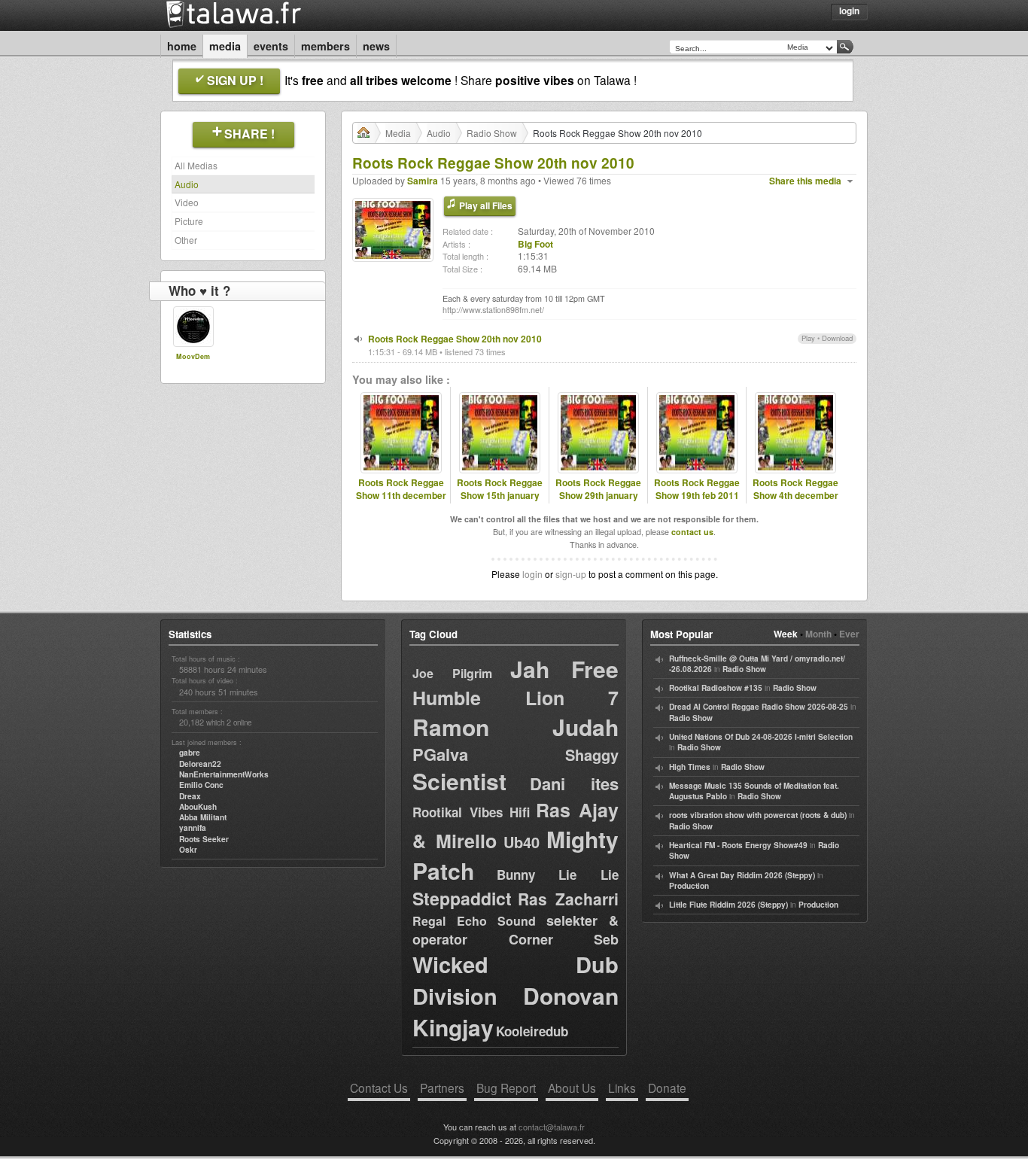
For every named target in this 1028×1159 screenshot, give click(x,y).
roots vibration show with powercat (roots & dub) (758, 815)
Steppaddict (462, 898)
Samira (422, 180)
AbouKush (198, 807)
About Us (572, 1087)
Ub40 (521, 842)
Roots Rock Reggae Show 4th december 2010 (795, 495)
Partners (442, 1087)
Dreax (190, 796)
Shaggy (592, 754)
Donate (667, 1087)
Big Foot (535, 244)
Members (325, 45)
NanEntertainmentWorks (224, 774)
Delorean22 (200, 764)
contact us (692, 531)
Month (818, 633)
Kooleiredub (532, 1031)
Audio (187, 184)
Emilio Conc (201, 785)
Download (837, 338)
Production (689, 886)
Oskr (188, 849)
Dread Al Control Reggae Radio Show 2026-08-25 (758, 706)
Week (786, 633)
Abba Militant (203, 817)
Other (186, 239)
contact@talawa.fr (552, 1127)
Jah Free (564, 669)
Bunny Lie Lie (558, 874)
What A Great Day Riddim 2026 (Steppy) (742, 875)
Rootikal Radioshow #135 (715, 688)
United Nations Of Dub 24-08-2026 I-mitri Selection (761, 737)
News (376, 45)
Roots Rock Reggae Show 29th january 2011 (598, 495)
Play (808, 338)
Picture (189, 220)
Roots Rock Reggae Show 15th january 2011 (500, 495)
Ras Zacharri (568, 898)
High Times (689, 767)
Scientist (459, 781)
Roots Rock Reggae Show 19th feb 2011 (697, 489)
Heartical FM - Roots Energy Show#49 (738, 845)
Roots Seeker (204, 839)
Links (622, 1087)
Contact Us (379, 1087)
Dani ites (574, 783)
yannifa (192, 828)
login (532, 573)
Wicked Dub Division (515, 979)
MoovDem (193, 356)
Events (271, 45)
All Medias (196, 165)
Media (225, 45)
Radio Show (492, 132)
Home (181, 45)
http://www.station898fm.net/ (493, 309)
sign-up (570, 573)
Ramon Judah (515, 726)
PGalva (440, 754)
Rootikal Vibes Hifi (471, 812)
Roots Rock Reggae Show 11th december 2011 (401, 495)
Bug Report (506, 1087)
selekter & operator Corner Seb (515, 930)
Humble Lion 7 (515, 697)
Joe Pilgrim (452, 673)
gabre (189, 752)
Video (187, 202)
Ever (849, 633)
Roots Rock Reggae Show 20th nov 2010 (455, 338)
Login (849, 10)
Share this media (805, 181)
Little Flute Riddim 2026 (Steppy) (728, 904)
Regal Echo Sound (474, 920)
